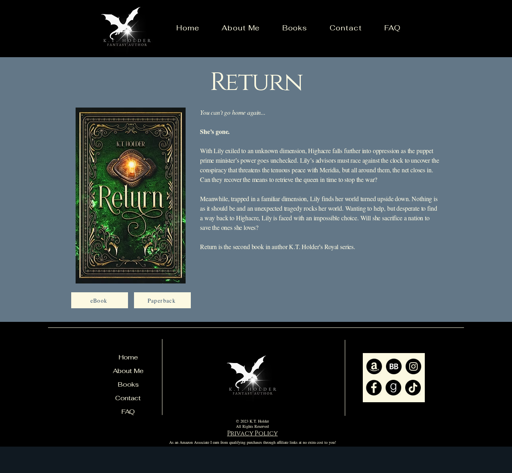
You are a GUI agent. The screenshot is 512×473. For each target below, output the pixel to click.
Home (128, 357)
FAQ (128, 411)
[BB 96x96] (394, 366)
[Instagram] (413, 366)
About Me (128, 371)
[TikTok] (413, 387)
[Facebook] (374, 387)
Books (128, 384)
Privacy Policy (252, 433)
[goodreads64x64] (393, 387)
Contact (128, 398)
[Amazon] (374, 366)
